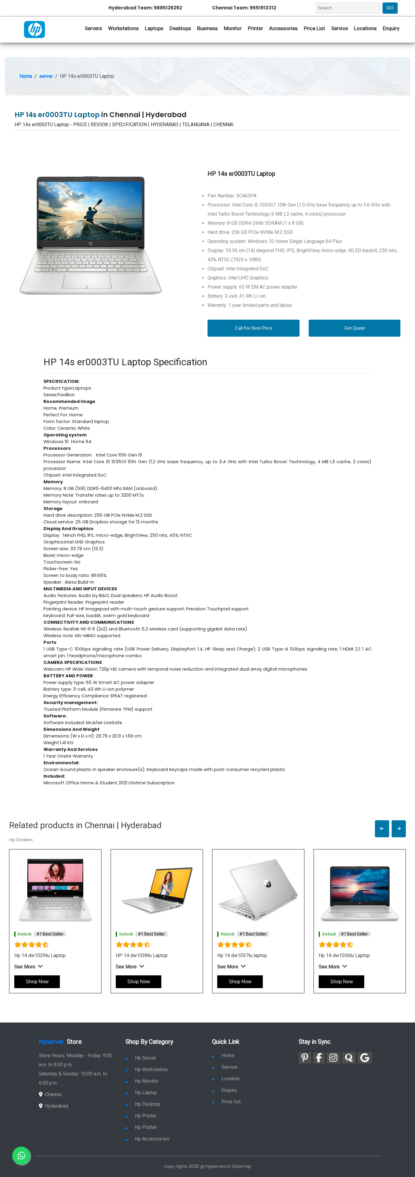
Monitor (233, 28)
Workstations (123, 28)
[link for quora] (348, 1058)
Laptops (154, 28)
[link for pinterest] (305, 1058)
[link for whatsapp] (21, 1156)
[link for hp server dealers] (34, 29)
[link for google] (365, 1058)
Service (339, 28)
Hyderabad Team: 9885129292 (145, 8)
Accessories (283, 28)
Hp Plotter (146, 1127)
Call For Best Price (253, 328)
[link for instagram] (333, 1058)
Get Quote (354, 328)
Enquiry (391, 28)
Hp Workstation (151, 1069)
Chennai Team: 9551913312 (244, 8)
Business (207, 28)
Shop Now (37, 981)
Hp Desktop (147, 1104)
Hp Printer (145, 1116)
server (46, 76)
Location (230, 1079)
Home (25, 76)
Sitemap (242, 1166)
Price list (231, 1102)
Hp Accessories (152, 1139)
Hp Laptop (146, 1092)
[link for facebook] (318, 1058)
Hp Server (145, 1058)
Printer (255, 28)
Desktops (180, 28)
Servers (93, 28)
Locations (365, 28)
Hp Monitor (147, 1081)
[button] (382, 829)
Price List (314, 28)
